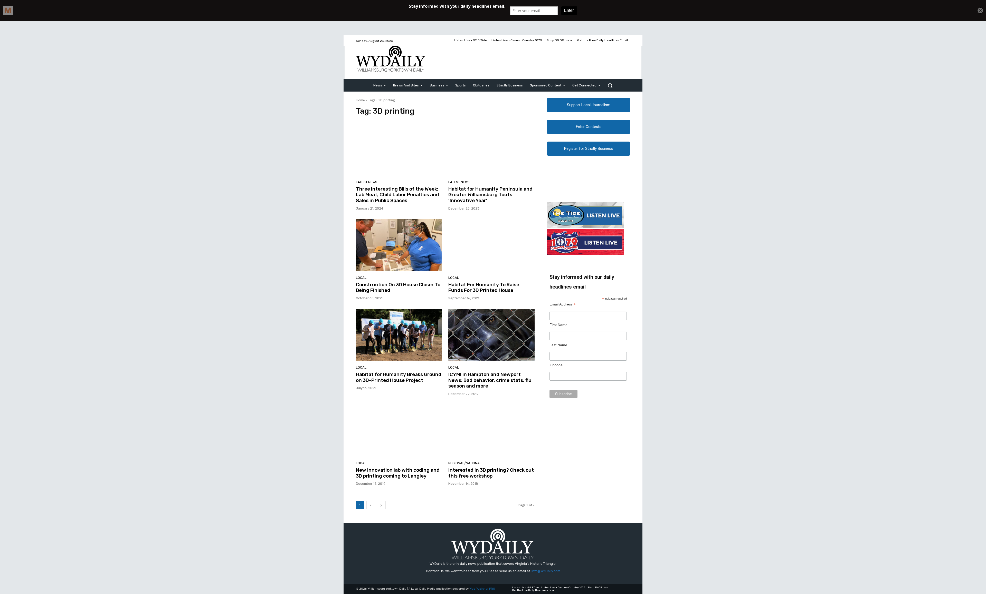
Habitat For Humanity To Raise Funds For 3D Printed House (483, 287)
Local (361, 277)
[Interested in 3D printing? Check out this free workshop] (491, 430)
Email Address (562, 304)
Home (360, 100)
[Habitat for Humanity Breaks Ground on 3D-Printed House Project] (399, 335)
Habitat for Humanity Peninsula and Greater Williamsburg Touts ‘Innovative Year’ (490, 195)
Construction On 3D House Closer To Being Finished (398, 287)
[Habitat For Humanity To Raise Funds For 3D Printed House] (491, 245)
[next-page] (381, 505)
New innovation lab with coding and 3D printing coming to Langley (398, 473)
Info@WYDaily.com (546, 571)
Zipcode (556, 365)
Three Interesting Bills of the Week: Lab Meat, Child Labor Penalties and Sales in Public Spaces (397, 195)
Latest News (366, 182)
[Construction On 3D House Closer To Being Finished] (399, 245)
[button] (610, 85)
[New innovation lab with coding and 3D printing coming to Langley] (399, 430)
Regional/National (464, 463)
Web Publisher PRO (482, 588)
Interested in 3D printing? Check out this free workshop (491, 473)
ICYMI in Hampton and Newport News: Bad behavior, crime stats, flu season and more (490, 380)
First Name (558, 325)
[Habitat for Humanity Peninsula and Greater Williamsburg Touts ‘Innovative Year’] (491, 149)
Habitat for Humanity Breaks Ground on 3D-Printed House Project (398, 377)
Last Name (558, 345)
